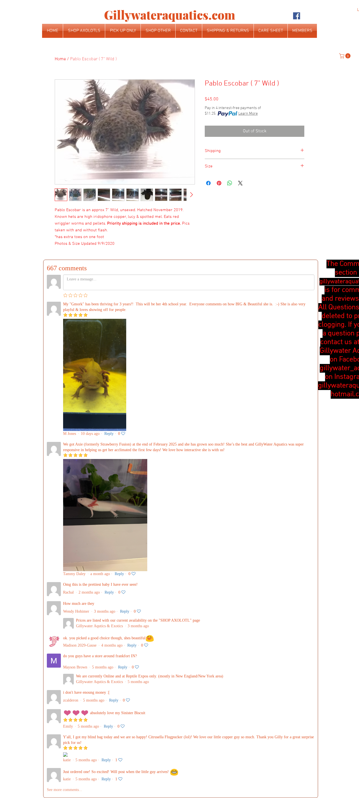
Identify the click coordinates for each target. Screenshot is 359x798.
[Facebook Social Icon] (296, 15)
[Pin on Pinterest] (219, 183)
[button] (345, 55)
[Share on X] (240, 183)
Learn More (248, 113)
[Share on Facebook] (208, 183)
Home (60, 59)
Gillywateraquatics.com (169, 15)
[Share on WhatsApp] (229, 183)
